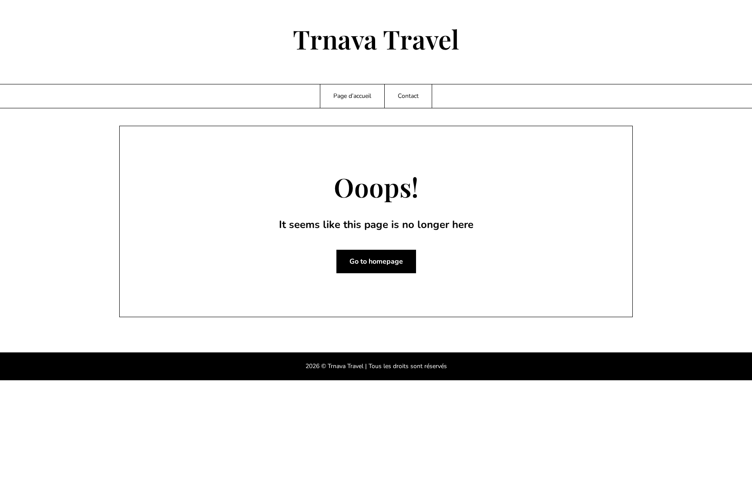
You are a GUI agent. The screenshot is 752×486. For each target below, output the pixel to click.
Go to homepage (376, 261)
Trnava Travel (376, 39)
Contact (408, 96)
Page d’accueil (352, 96)
